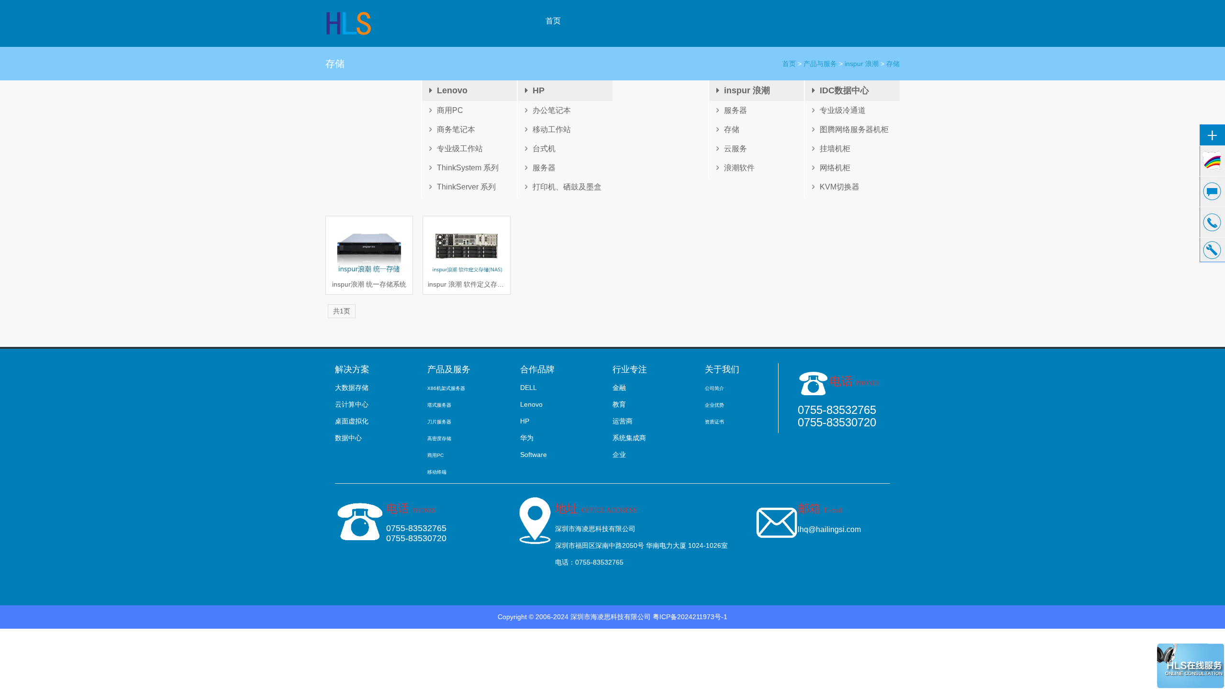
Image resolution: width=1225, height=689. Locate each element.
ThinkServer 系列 (466, 187)
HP (539, 90)
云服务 (735, 148)
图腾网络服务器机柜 (854, 129)
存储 (893, 63)
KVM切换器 (839, 187)
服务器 (544, 168)
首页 (553, 21)
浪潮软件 (739, 168)
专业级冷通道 (843, 110)
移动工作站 (552, 129)
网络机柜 (835, 168)
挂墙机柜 (835, 148)
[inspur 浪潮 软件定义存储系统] (466, 248)
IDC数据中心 (844, 90)
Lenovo (452, 90)
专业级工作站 (460, 148)
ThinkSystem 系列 (468, 168)
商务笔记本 (456, 129)
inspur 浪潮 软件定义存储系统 (466, 284)
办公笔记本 (552, 110)
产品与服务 (820, 63)
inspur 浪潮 (862, 63)
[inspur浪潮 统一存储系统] (369, 248)
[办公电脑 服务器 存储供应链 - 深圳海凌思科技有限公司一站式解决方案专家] (349, 23)
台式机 (544, 148)
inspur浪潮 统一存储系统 (369, 284)
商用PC (450, 110)
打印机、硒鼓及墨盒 (567, 187)
